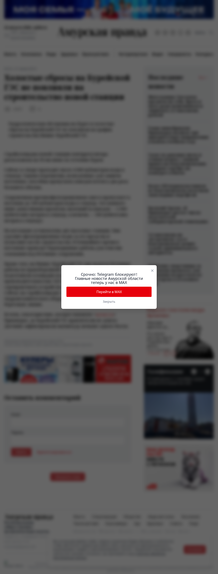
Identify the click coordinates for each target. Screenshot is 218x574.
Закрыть (109, 301)
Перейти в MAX (109, 291)
